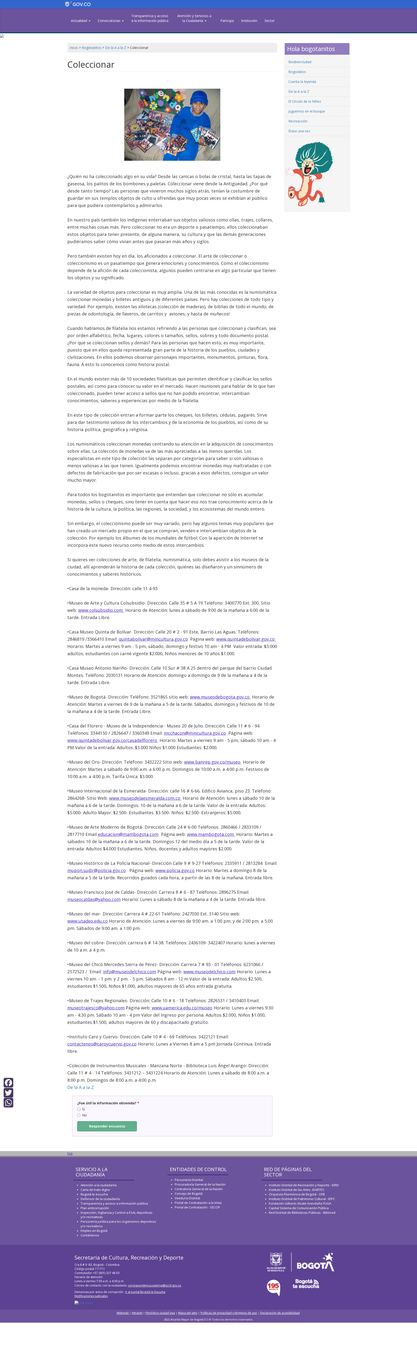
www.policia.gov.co (175, 870)
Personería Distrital (189, 1180)
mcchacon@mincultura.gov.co (195, 733)
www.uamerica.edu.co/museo (182, 1008)
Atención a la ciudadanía (99, 1185)
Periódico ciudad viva (160, 1313)
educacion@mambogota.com (128, 834)
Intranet (137, 1313)
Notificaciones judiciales (91, 1296)
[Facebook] (8, 1082)
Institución (249, 20)
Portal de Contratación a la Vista (198, 1202)
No (84, 1115)
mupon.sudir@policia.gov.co (96, 870)
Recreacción (297, 121)
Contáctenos (90, 1235)
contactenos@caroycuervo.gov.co (102, 1044)
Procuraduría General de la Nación (200, 1184)
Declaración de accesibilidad (280, 1313)
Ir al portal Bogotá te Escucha (145, 1292)
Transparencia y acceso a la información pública (149, 18)
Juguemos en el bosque (306, 111)
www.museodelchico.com (209, 971)
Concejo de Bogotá (188, 1193)
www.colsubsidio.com (101, 610)
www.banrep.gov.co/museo (213, 762)
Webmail (123, 1313)
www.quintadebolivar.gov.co (246, 639)
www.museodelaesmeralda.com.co (145, 798)
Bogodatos (297, 71)
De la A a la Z (80, 1087)
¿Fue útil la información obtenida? (108, 1103)
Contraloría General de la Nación (199, 1189)
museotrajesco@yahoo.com (96, 1008)
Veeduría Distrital (187, 1198)
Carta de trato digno (95, 1189)
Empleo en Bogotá (94, 1230)
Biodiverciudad (299, 62)
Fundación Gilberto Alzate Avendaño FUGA (300, 1203)
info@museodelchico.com (129, 971)
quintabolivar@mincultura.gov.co (153, 639)
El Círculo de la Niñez (304, 101)
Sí (83, 1109)
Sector (269, 20)
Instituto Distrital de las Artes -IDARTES (297, 1189)
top (70, 1153)
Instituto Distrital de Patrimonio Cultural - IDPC (302, 1199)
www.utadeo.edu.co (87, 921)
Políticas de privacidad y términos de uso (229, 1313)
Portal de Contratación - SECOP (197, 1207)
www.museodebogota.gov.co (220, 697)
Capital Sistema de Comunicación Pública (299, 1208)
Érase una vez (299, 131)
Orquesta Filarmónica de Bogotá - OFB (297, 1194)
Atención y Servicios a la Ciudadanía (194, 18)
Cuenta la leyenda (302, 81)
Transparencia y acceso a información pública (114, 1203)
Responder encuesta (107, 1126)
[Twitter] (8, 1092)
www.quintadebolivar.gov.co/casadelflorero (112, 740)
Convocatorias (109, 20)
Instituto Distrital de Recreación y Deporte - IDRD (304, 1185)
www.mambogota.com (211, 834)
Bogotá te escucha (94, 1194)
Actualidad (79, 20)
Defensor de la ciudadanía (100, 1199)
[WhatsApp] (8, 1102)
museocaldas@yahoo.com (94, 899)
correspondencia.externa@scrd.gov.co (154, 1285)
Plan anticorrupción (95, 1208)
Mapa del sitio (187, 1313)
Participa (227, 20)
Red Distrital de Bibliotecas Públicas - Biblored (302, 1212)
